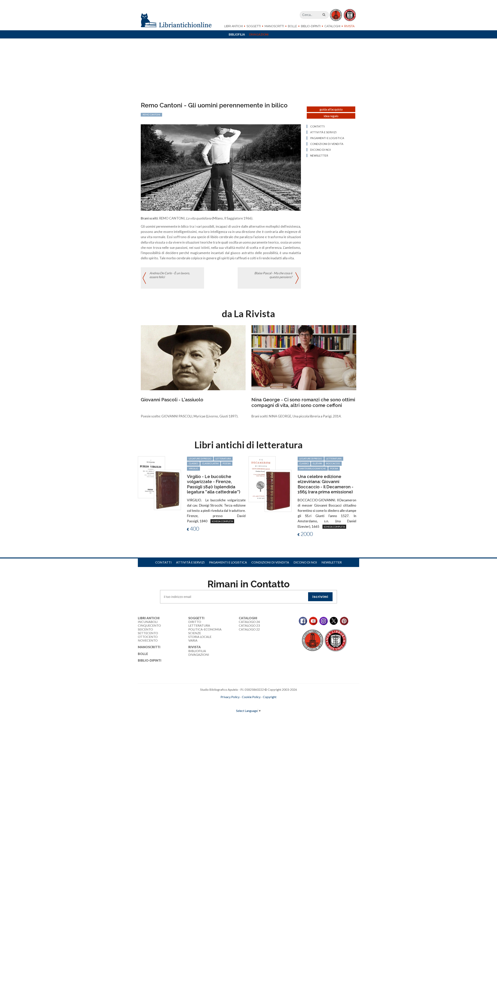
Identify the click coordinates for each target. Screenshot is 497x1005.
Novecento (148, 640)
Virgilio (193, 468)
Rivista (349, 26)
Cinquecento (149, 625)
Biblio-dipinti (311, 26)
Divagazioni (258, 34)
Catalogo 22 (249, 629)
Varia (192, 640)
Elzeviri (317, 463)
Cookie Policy (251, 697)
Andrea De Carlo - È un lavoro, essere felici (169, 275)
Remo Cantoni (151, 114)
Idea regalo (331, 116)
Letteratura (199, 625)
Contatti (317, 126)
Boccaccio (333, 463)
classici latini (210, 463)
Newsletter (319, 155)
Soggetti (254, 26)
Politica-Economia (205, 629)
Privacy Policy (230, 697)
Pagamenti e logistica (327, 138)
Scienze (194, 633)
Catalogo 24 (249, 622)
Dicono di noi (320, 150)
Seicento (145, 629)
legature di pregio (200, 458)
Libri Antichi (233, 26)
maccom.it (237, 703)
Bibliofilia (237, 34)
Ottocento (148, 636)
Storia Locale (199, 636)
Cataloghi (332, 26)
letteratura (223, 458)
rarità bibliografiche (312, 468)
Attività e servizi (323, 132)
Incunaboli (148, 622)
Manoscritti (274, 26)
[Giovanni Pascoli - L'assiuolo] (193, 357)
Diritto (194, 622)
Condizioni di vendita (326, 144)
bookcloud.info (255, 703)
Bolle (292, 26)
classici (193, 463)
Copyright (269, 697)
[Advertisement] (248, 72)
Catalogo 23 (249, 625)
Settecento (148, 633)
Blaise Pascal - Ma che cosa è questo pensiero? (273, 275)
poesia (227, 463)
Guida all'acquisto (331, 109)
